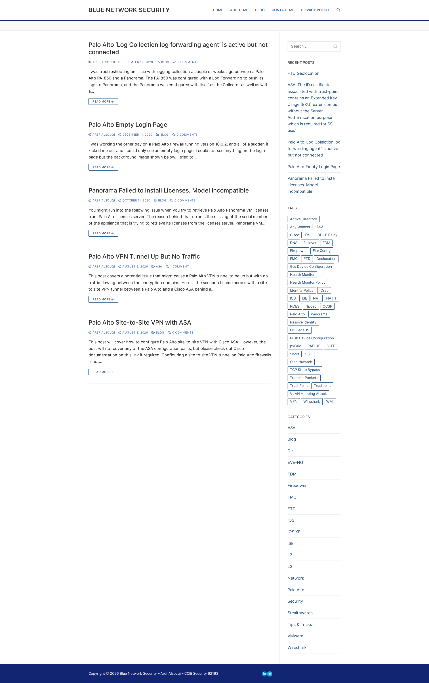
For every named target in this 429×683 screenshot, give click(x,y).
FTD (307, 259)
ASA (158, 266)
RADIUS (313, 346)
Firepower (298, 250)
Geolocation (326, 259)
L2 (290, 554)
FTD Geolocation (304, 73)
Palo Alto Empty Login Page (127, 124)
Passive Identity (303, 322)
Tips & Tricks (300, 624)
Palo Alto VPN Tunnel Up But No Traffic (144, 256)
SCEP (330, 346)
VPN (293, 401)
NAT (316, 298)
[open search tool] (338, 10)
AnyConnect (300, 227)
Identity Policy (302, 290)
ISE (304, 298)
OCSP (327, 306)
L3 (290, 566)
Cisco (294, 235)
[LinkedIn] (264, 674)
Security (295, 601)
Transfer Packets (304, 378)
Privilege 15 (299, 330)
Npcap (311, 306)
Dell (308, 235)
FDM (326, 243)
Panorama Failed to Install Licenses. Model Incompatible (168, 190)
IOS (293, 298)
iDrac (324, 290)
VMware (295, 636)
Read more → (103, 101)
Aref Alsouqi (103, 62)
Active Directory (303, 219)
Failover (310, 243)
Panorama (319, 314)
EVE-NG (295, 462)
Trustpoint (322, 385)
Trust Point (299, 385)
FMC (294, 259)
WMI (330, 401)
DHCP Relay (327, 235)
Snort (294, 354)
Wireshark (311, 401)
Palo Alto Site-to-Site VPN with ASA (139, 322)
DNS (293, 243)
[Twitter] (269, 674)
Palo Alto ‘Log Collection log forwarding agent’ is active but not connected (178, 48)
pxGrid (295, 346)
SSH (308, 354)
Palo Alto (297, 314)
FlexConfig (322, 250)
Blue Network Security (129, 10)
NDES (294, 306)
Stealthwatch (301, 362)
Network (296, 578)
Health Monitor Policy (308, 282)
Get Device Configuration (311, 266)
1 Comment (179, 266)
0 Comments (187, 62)
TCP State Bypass (305, 370)
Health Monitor (302, 274)
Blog (164, 62)
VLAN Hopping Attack (308, 394)
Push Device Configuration (312, 338)
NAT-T (331, 298)
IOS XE (294, 531)
